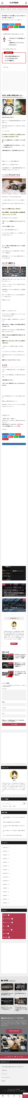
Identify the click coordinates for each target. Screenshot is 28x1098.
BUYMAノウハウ (8, 922)
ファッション (5, 806)
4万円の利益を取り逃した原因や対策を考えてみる (7, 994)
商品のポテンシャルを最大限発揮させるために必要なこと (20, 664)
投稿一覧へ (13, 643)
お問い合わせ (20, 424)
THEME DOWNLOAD (14, 1030)
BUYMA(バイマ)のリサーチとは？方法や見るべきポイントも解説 (20, 656)
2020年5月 (6, 899)
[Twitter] (12, 24)
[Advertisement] (14, 80)
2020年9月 (6, 884)
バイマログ (17, 1089)
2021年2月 (6, 865)
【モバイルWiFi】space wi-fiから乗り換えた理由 (12, 835)
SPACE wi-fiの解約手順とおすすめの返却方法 (11, 822)
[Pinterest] (5, 29)
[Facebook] (5, 24)
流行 (14, 806)
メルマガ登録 (17, 426)
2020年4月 (6, 902)
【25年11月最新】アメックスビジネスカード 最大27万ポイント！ (14, 818)
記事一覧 (9, 9)
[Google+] (18, 24)
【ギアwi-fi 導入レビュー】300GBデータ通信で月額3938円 (14, 831)
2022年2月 (6, 858)
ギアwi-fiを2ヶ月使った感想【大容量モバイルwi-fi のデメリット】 (14, 826)
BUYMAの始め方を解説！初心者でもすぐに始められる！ (13, 1066)
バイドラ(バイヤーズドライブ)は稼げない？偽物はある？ (20, 673)
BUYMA (14, 9)
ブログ (6, 926)
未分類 (6, 933)
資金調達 (6, 937)
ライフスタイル (8, 929)
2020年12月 (6, 873)
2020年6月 (6, 895)
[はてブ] (5, 27)
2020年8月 (6, 888)
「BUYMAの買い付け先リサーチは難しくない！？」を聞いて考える (21, 1009)
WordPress (23, 1090)
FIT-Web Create (11, 1090)
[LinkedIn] (22, 27)
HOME (3, 9)
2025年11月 (6, 847)
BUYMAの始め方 (8, 918)
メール (4, 707)
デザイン (10, 806)
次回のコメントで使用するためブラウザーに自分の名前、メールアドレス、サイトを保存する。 (13, 721)
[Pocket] (10, 27)
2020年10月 (6, 880)
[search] (24, 803)
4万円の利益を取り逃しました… (20, 994)
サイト (3, 713)
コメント (4, 688)
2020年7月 (6, 891)
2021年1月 (6, 869)
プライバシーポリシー (6, 1077)
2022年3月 (6, 854)
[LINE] (16, 27)
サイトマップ (4, 1073)
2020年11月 (6, 877)
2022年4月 (6, 851)
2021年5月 (6, 862)
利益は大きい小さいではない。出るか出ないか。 (6, 1008)
